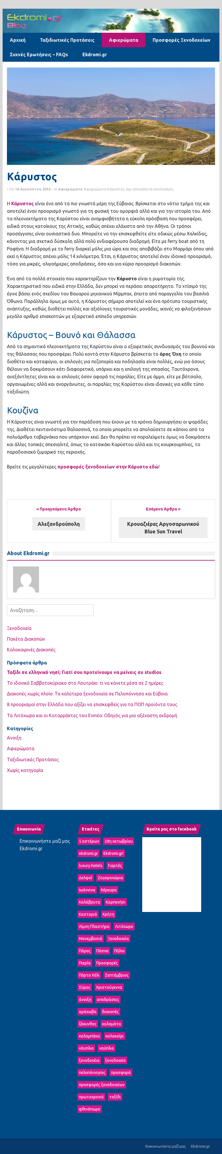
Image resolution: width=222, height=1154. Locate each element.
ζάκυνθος (88, 1024)
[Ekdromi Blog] (111, 20)
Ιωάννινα (87, 890)
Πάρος (85, 950)
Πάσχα (102, 950)
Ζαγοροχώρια (110, 877)
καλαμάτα (111, 1024)
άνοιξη (85, 999)
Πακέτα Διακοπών (26, 638)
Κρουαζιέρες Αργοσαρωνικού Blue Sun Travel (163, 527)
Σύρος (84, 987)
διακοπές (110, 1011)
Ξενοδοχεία (19, 628)
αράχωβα (88, 1011)
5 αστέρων (89, 841)
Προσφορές (107, 963)
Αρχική (17, 40)
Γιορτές (115, 865)
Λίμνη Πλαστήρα (94, 926)
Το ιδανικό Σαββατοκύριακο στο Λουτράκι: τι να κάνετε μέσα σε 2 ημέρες (85, 683)
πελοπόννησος (92, 1072)
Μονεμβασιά (90, 938)
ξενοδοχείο (115, 1060)
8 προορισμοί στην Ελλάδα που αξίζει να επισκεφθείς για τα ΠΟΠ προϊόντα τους (92, 704)
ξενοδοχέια (89, 1060)
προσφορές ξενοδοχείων (102, 1084)
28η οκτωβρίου (119, 841)
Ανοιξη (14, 737)
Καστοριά (88, 914)
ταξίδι (115, 1097)
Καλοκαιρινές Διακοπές (31, 649)
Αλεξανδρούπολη (59, 524)
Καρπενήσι (115, 902)
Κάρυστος (116, 189)
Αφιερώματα (123, 40)
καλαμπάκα (89, 1036)
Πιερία (85, 963)
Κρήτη (108, 914)
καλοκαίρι (115, 1036)
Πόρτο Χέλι (89, 975)
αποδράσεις (108, 999)
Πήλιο (119, 950)
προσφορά (121, 1072)
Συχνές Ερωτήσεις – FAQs (39, 54)
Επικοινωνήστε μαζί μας (45, 841)
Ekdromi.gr (94, 54)
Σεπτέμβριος (117, 975)
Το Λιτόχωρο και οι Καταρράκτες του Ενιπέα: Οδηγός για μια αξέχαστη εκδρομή (92, 715)
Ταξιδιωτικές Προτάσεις (67, 40)
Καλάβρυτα (89, 902)
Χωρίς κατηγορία (25, 770)
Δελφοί (85, 877)
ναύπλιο (106, 1048)
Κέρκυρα (109, 890)
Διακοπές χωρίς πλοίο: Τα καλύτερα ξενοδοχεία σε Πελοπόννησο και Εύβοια (88, 693)
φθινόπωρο (89, 1109)
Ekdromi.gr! (113, 853)
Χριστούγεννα (109, 987)
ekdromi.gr (88, 853)
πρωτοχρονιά (91, 1097)
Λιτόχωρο (124, 926)
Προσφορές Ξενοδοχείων (181, 40)
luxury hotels (91, 865)
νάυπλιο (86, 1048)
